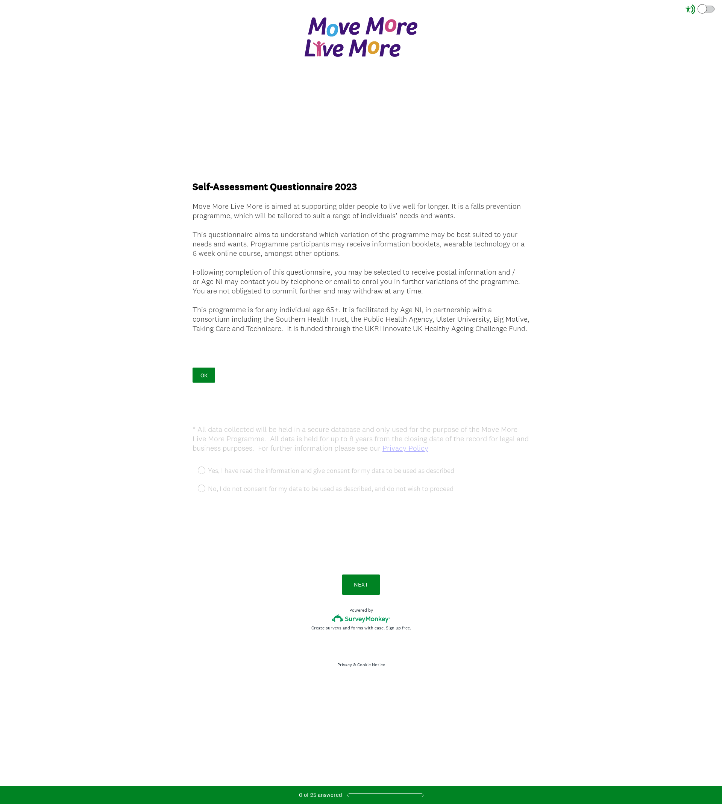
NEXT (361, 584)
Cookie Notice (371, 665)
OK (204, 375)
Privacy (344, 665)
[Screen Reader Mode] (700, 9)
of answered (320, 794)
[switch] (715, 8)
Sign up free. (398, 628)
